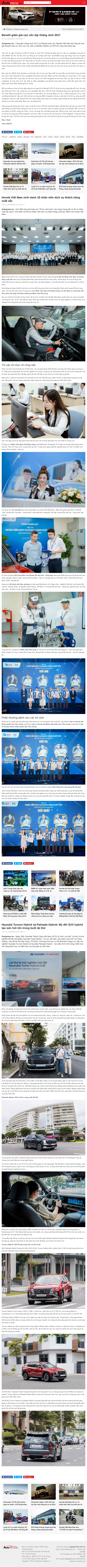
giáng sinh (38, 137)
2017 (45, 137)
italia (73, 137)
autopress (13, 137)
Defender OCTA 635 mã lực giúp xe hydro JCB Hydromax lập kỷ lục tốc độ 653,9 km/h (43, 162)
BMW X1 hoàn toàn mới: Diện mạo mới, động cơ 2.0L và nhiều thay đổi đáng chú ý (42, 890)
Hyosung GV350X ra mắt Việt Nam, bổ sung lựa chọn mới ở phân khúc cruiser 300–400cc (15, 915)
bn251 (50, 137)
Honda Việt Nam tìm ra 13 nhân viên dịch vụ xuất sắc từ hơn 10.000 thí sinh (14, 188)
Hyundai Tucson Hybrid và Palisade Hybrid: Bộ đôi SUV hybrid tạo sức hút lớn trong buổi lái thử (14, 162)
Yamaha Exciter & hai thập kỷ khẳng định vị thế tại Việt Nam (71, 915)
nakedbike (80, 137)
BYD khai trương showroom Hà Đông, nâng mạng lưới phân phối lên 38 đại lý (71, 188)
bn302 (62, 137)
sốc (32, 137)
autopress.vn (46, 1561)
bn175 (56, 137)
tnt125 (68, 137)
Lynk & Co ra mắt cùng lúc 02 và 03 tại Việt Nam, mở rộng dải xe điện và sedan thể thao (43, 188)
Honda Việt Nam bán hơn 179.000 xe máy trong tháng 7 (71, 1528)
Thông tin (9, 29)
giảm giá (26, 137)
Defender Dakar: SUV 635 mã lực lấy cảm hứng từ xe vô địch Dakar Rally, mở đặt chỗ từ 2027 (71, 162)
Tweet (19, 132)
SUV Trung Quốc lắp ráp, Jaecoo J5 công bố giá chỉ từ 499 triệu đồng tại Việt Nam (15, 890)
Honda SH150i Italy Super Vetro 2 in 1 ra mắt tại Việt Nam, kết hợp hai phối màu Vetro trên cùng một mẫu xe (70, 890)
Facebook (8, 132)
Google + (29, 132)
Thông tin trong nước (21, 29)
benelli (20, 137)
